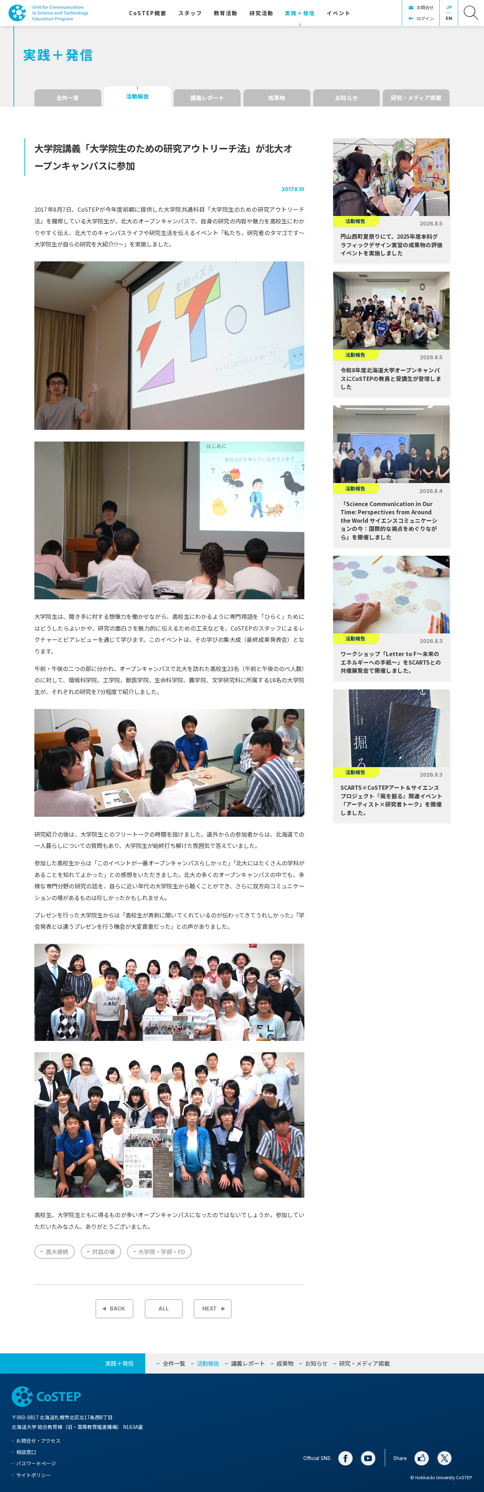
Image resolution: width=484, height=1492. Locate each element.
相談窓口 (26, 1451)
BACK (117, 1308)
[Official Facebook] (345, 1458)
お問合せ (425, 7)
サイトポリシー (33, 1475)
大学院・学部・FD (161, 1251)
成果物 (276, 98)
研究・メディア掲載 (416, 98)
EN (449, 18)
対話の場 (103, 1251)
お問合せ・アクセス (38, 1440)
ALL (163, 1308)
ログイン (425, 18)
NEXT (209, 1308)
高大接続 (57, 1251)
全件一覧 (67, 98)
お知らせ (346, 98)
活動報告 (137, 96)
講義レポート (207, 98)
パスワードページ (36, 1463)
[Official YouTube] (368, 1458)
